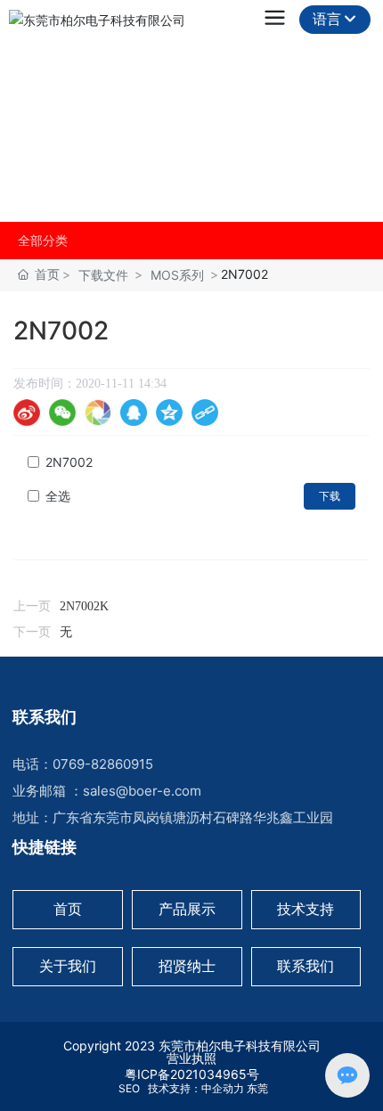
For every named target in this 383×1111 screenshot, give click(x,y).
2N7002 (69, 462)
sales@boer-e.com (142, 790)
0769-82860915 (103, 764)
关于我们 (62, 106)
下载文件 (103, 274)
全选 (57, 495)
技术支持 (305, 909)
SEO (128, 1088)
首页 (67, 909)
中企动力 (222, 1088)
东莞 (257, 1088)
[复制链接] (205, 412)
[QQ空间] (169, 412)
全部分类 (43, 240)
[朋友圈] (98, 412)
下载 (329, 496)
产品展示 (187, 909)
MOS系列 (177, 274)
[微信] (62, 412)
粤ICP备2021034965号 (192, 1074)
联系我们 (305, 966)
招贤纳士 (187, 966)
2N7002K (84, 606)
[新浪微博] (26, 412)
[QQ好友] (133, 412)
